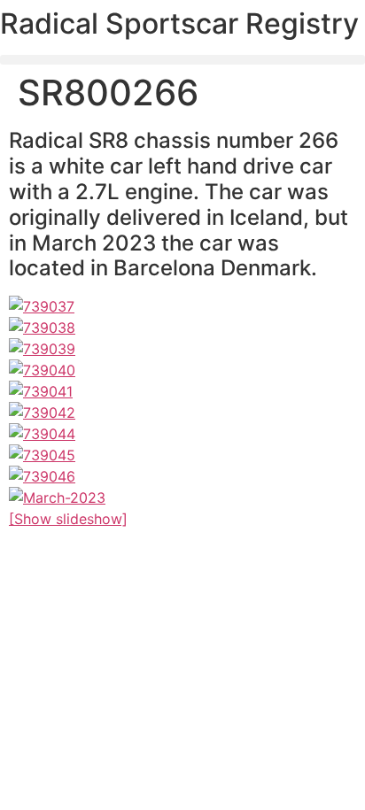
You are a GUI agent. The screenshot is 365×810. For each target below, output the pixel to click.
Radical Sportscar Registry (179, 23)
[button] (182, 60)
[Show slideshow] (68, 519)
